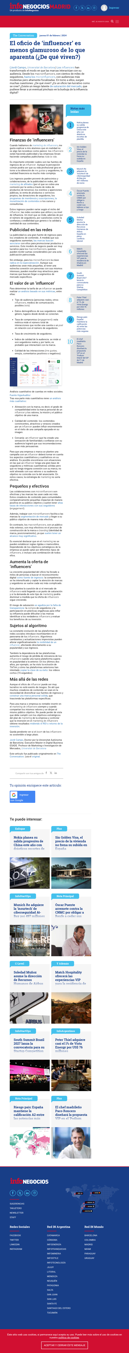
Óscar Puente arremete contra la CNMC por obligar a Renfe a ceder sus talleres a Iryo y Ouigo (83, 200)
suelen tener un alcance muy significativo (35, 534)
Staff (13, 1217)
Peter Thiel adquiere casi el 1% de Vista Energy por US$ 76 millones (83, 303)
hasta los (39, 76)
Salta (50, 1290)
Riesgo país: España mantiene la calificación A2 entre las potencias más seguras (82, 324)
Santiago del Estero (59, 1308)
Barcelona (90, 1235)
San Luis (51, 1299)
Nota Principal (65, 896)
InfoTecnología (56, 1262)
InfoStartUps (23, 896)
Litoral (51, 1272)
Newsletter (16, 1213)
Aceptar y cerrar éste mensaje (64, 1345)
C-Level (19, 963)
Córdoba (52, 1240)
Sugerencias (17, 1203)
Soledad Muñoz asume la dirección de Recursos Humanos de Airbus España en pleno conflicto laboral (82, 229)
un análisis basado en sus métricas (36, 291)
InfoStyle (52, 1258)
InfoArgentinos (66, 1031)
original (36, 756)
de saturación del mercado (66, 86)
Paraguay (89, 1253)
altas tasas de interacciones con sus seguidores (36, 504)
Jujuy (50, 1267)
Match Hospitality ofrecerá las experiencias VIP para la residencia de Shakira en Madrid (83, 257)
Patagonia (53, 1285)
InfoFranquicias (56, 1249)
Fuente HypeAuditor (20, 395)
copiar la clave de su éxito (34, 670)
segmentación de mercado (35, 516)
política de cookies (68, 1337)
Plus (59, 828)
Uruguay (89, 1258)
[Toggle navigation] (117, 21)
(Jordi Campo (18, 67)
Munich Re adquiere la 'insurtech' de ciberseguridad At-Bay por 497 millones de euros (83, 176)
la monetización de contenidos (33, 200)
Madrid (88, 1244)
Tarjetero (16, 1208)
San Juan (52, 1294)
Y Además (63, 963)
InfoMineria (54, 1253)
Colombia (90, 1240)
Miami (87, 1249)
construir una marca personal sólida (29, 695)
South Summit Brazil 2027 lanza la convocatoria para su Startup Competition (82, 281)
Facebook (15, 1235)
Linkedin (15, 1244)
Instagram (16, 1249)
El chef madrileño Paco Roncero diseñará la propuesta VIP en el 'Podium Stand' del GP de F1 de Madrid (83, 351)
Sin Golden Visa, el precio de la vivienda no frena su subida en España (82, 154)
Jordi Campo (16, 740)
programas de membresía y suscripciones (32, 198)
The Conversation (23, 35)
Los (65, 67)
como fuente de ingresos (30, 577)
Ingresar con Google (19, 797)
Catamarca (53, 1235)
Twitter (14, 1240)
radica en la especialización (24, 262)
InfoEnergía (54, 1244)
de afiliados (21, 184)
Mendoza (52, 1276)
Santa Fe (52, 1303)
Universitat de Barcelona (41, 67)
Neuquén (52, 1281)
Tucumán (52, 1312)
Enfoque (20, 828)
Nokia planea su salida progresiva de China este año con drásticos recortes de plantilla (83, 130)
